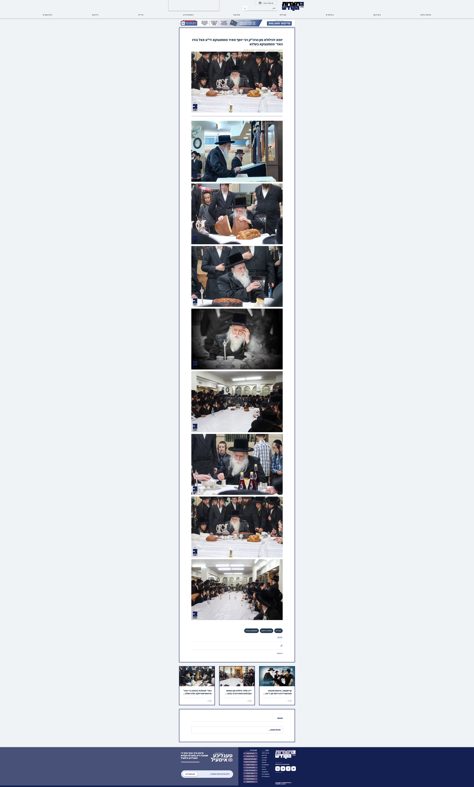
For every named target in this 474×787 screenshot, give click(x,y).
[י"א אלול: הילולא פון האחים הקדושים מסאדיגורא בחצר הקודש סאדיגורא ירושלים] (237, 676)
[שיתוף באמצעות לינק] (281, 645)
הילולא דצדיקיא (266, 631)
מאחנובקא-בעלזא (251, 631)
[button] (266, 774)
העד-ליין (278, 631)
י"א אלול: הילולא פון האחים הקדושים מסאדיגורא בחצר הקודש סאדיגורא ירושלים (239, 692)
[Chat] (277, 768)
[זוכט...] (245, 8)
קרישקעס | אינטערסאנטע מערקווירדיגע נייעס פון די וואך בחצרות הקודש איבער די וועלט (278, 692)
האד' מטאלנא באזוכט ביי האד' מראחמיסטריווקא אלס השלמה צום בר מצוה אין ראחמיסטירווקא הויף (197, 692)
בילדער (279, 637)
